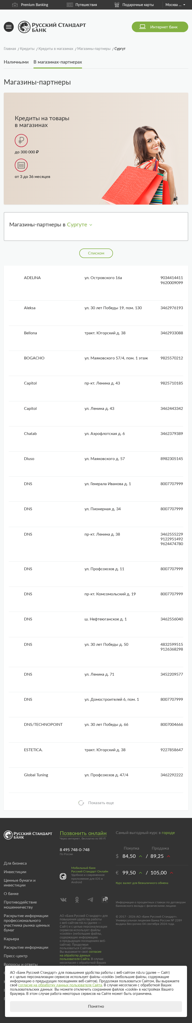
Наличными (16, 62)
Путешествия (86, 5)
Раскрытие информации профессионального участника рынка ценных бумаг (27, 923)
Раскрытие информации (26, 947)
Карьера (11, 939)
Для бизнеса (15, 863)
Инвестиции (15, 872)
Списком (96, 253)
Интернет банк (164, 27)
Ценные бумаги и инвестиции (20, 882)
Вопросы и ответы (21, 965)
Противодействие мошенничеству (20, 904)
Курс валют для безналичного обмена (142, 882)
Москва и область (175, 5)
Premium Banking (34, 5)
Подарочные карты (138, 5)
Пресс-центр (16, 956)
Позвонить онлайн (83, 833)
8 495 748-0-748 (75, 850)
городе (168, 833)
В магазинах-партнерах (58, 62)
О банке (11, 894)
